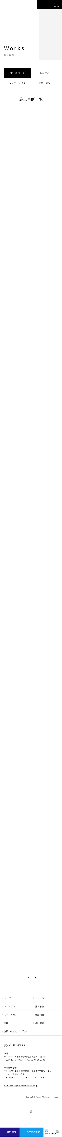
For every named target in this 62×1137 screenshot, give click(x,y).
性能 (6, 1023)
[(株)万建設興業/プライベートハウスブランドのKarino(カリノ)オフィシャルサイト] (43, 4)
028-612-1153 (16, 1077)
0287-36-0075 (16, 1060)
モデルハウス (11, 1015)
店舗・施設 (44, 82)
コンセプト (9, 1006)
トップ (7, 998)
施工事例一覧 (17, 73)
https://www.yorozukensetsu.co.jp (21, 1086)
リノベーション (17, 82)
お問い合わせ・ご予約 (15, 1031)
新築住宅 (44, 73)
